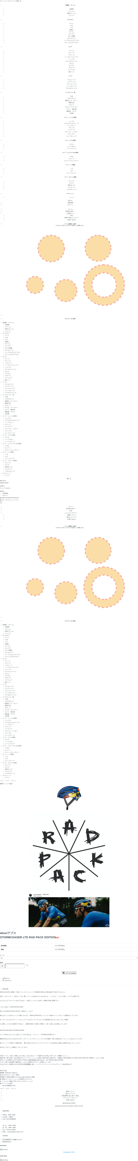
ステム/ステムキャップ (71, 123)
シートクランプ (71, 148)
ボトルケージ (71, 38)
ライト (71, 23)
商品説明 (5, 989)
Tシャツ (71, 50)
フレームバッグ (71, 84)
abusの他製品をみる (9, 1085)
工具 (71, 96)
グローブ (71, 67)
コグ (71, 171)
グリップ (71, 127)
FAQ (71, 215)
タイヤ (71, 183)
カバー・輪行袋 (71, 109)
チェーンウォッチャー (71, 160)
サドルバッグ (71, 80)
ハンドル (71, 121)
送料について (71, 515)
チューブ (71, 181)
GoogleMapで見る (69, 1152)
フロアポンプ (71, 98)
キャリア (71, 34)
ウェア (7, 780)
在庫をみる (6, 978)
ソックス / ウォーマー (71, 57)
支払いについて (71, 517)
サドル (71, 144)
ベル (71, 27)
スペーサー (71, 134)
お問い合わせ (71, 220)
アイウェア (71, 69)
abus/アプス (8, 933)
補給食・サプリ (71, 111)
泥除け (71, 30)
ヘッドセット (71, 125)
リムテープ (71, 187)
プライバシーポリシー (70, 1098)
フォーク (71, 15)
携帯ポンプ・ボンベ (71, 100)
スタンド (71, 105)
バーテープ (71, 130)
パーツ (71, 197)
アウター (71, 65)
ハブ (71, 168)
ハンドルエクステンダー (71, 40)
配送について (70, 1091)
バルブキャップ (71, 189)
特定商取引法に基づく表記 (70, 1095)
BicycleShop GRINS (69, 1103)
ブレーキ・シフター (71, 132)
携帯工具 (71, 102)
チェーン (71, 158)
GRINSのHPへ (70, 211)
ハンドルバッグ (71, 86)
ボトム (71, 63)
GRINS (2, 486)
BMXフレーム (71, 13)
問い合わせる (7, 980)
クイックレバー (71, 173)
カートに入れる (70, 973)
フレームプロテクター (71, 42)
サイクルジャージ (71, 61)
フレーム (71, 11)
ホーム (70, 209)
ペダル (71, 156)
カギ (71, 25)
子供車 (71, 113)
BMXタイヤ (71, 185)
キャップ (71, 52)
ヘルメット (71, 55)
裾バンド (71, 72)
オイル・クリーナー (71, 107)
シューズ (71, 59)
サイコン (71, 32)
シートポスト (71, 146)
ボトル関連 (71, 36)
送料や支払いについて (71, 217)
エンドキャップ (71, 136)
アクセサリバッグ (71, 88)
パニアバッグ (71, 82)
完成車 (71, 9)
